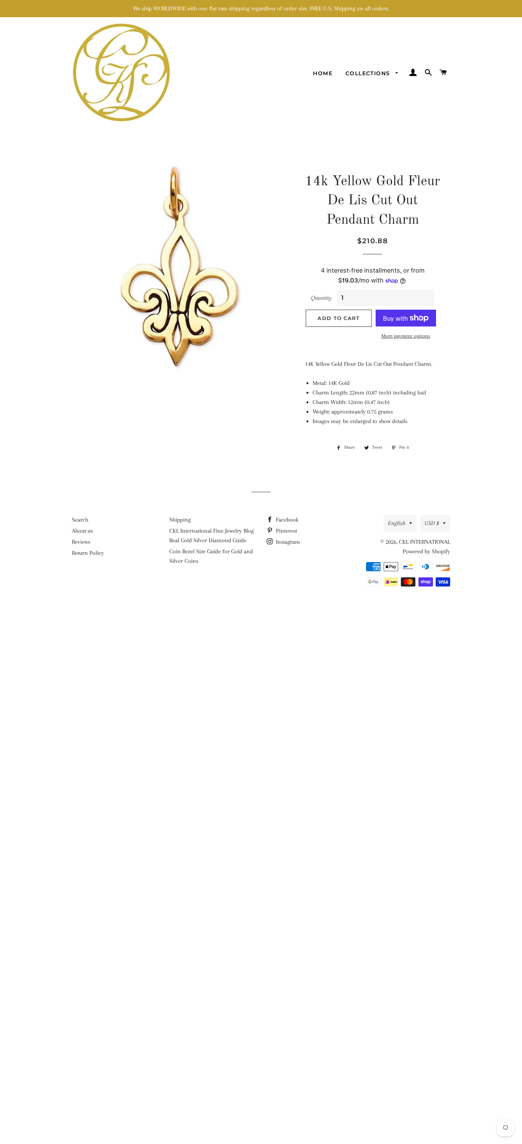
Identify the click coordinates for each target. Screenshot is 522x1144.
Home (322, 73)
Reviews (81, 541)
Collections (368, 73)
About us (82, 530)
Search (80, 519)
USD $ (432, 523)
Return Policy (88, 552)
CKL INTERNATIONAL (424, 541)
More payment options (405, 336)
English (396, 523)
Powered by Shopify (426, 551)
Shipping (180, 519)
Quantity (321, 297)
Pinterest (285, 530)
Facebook (286, 519)
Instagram (287, 541)
